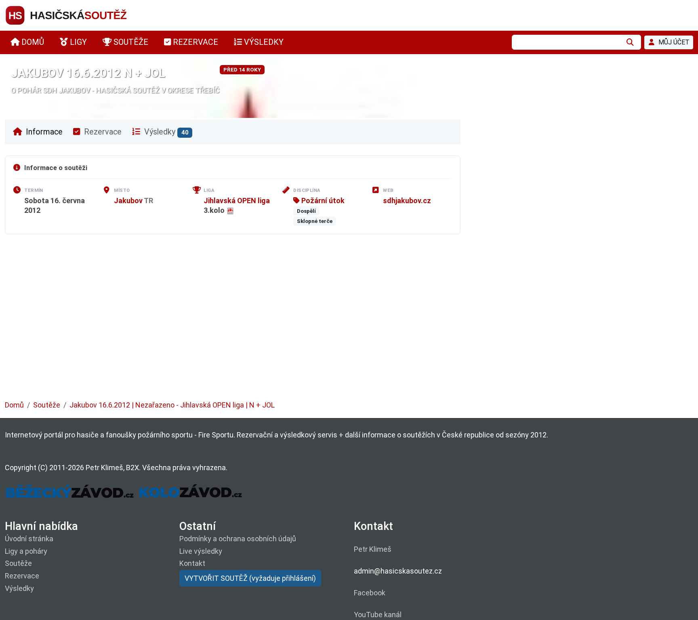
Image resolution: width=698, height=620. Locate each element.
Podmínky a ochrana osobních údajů (237, 538)
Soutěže (46, 405)
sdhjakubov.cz (407, 200)
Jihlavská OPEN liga (237, 200)
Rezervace (102, 132)
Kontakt (192, 563)
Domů (14, 405)
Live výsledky (200, 551)
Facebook (369, 592)
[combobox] (567, 42)
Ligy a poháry (26, 551)
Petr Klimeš (372, 549)
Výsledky (165, 132)
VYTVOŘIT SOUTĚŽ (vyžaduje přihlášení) (250, 578)
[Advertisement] (247, 323)
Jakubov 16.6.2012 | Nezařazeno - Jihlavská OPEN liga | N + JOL (172, 405)
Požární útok (322, 200)
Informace (43, 132)
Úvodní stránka (29, 538)
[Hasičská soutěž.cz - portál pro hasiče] (81, 15)
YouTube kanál (378, 614)
